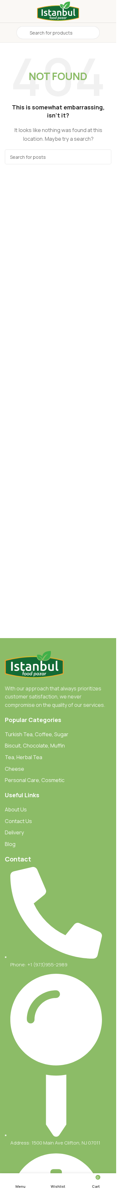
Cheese (14, 768)
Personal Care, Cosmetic (35, 780)
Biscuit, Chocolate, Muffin (35, 745)
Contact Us (18, 821)
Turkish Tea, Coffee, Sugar (36, 734)
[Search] (103, 156)
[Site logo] (58, 10)
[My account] (109, 32)
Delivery (14, 832)
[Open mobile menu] (7, 32)
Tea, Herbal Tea (23, 757)
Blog (10, 844)
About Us (16, 809)
